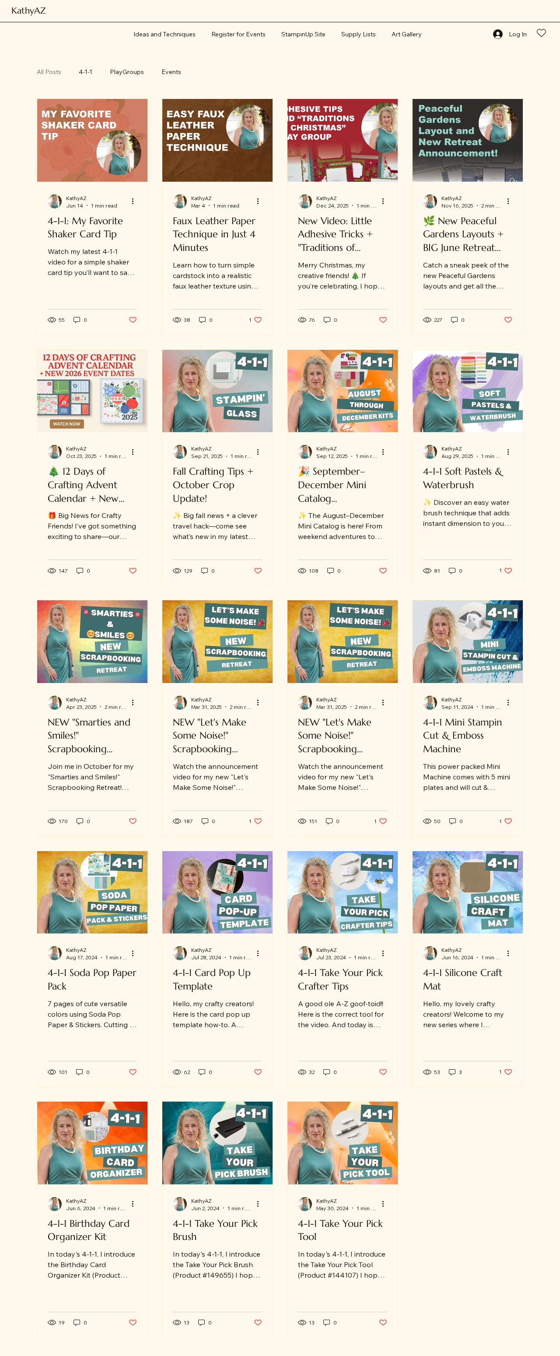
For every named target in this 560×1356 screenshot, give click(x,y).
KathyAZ (28, 10)
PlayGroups (127, 72)
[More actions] (135, 201)
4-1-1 (85, 72)
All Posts (49, 72)
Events (171, 72)
